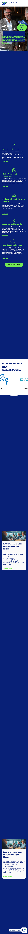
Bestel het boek (22, 27)
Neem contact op (14, 265)
